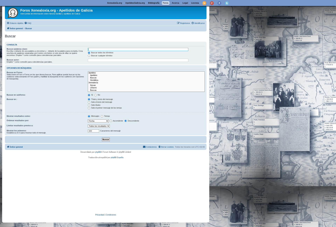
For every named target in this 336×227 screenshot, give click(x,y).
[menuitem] (27, 23)
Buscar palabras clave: (17, 49)
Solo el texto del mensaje (101, 102)
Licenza (195, 3)
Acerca (175, 3)
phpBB (98, 152)
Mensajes (95, 116)
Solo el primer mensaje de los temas (106, 108)
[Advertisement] (111, 186)
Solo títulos (95, 105)
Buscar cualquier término (101, 56)
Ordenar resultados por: (18, 120)
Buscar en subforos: (16, 95)
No (98, 95)
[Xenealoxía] (146, 83)
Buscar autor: (13, 60)
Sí (92, 95)
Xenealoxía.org (114, 3)
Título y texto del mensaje (102, 99)
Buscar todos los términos (102, 53)
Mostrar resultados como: (18, 116)
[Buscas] (146, 78)
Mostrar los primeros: (16, 131)
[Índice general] (13, 12)
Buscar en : (12, 99)
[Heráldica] (146, 80)
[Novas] (146, 85)
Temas (107, 116)
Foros (166, 3)
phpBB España (117, 157)
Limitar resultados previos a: (20, 125)
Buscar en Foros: (15, 72)
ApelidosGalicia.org (135, 3)
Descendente (133, 121)
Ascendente (118, 121)
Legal (185, 3)
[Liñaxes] (146, 88)
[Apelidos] (146, 73)
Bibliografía (153, 3)
